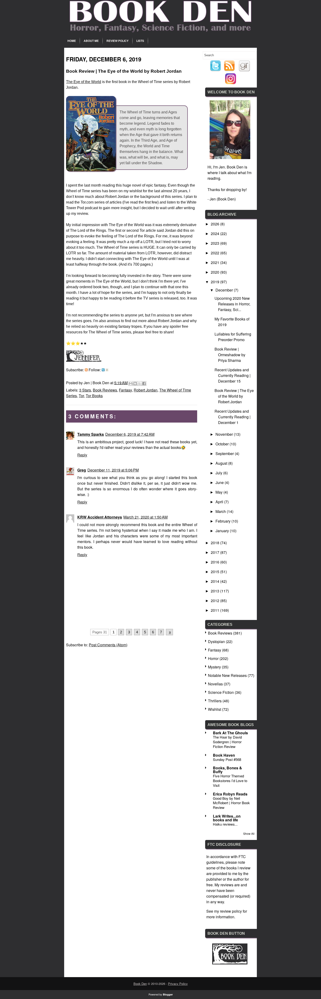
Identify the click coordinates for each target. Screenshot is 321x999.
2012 (215, 600)
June (220, 482)
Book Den (140, 983)
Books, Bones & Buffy (227, 769)
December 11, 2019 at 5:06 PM (113, 470)
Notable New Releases (227, 675)
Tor (81, 395)
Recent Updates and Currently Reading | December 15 (233, 375)
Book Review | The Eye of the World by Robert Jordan (234, 396)
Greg (81, 470)
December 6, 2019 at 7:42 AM (129, 434)
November (224, 434)
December (224, 290)
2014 (215, 581)
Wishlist (214, 709)
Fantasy (125, 390)
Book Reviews (105, 390)
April (219, 501)
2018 (215, 542)
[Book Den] (229, 963)
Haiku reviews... (225, 824)
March (221, 511)
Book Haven (224, 755)
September (225, 453)
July (219, 473)
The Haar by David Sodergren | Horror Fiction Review (227, 742)
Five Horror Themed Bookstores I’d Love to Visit (230, 780)
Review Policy (117, 41)
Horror (213, 658)
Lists (140, 41)
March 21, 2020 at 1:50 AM (145, 517)
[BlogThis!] (135, 383)
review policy (231, 911)
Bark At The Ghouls (230, 732)
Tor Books (94, 395)
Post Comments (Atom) (108, 644)
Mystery (214, 667)
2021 (215, 262)
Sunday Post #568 (227, 759)
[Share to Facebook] (144, 383)
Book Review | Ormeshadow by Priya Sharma (230, 354)
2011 (215, 610)
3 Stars (85, 390)
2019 (215, 281)
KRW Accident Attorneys (99, 517)
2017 (215, 552)
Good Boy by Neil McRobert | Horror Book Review (231, 803)
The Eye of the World (83, 82)
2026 (215, 224)
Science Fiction (221, 692)
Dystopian (216, 641)
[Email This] (130, 383)
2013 (215, 591)
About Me (91, 41)
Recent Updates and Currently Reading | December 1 (233, 416)
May (219, 492)
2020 (215, 272)
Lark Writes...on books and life (227, 818)
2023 (215, 243)
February (223, 521)
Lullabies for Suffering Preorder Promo (233, 336)
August (221, 463)
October (222, 444)
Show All (248, 833)
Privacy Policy (178, 983)
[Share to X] (139, 383)
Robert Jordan (145, 390)
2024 (215, 233)
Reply (82, 455)
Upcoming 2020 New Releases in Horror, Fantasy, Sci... (232, 304)
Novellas (215, 684)
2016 (215, 562)
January (222, 530)
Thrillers (215, 700)
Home (71, 41)
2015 (215, 571)
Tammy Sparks (90, 434)
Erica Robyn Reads (230, 794)
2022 (215, 253)
